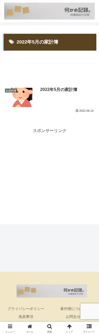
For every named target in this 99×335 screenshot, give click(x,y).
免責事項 (25, 316)
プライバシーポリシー (25, 309)
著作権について (73, 309)
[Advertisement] (49, 65)
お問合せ (73, 316)
